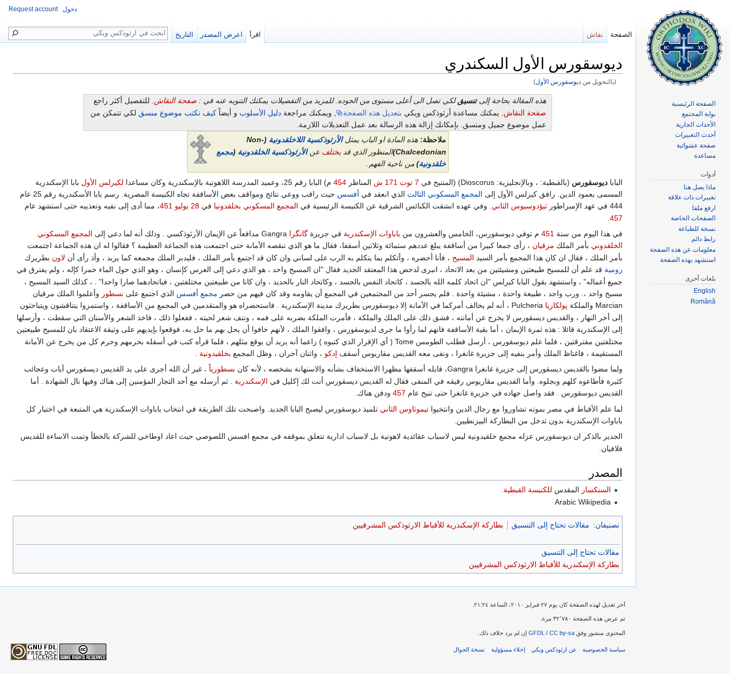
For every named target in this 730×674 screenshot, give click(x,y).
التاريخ (184, 34)
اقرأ (255, 34)
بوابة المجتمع (699, 114)
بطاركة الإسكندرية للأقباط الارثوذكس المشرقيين (428, 525)
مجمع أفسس (197, 293)
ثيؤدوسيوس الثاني (519, 206)
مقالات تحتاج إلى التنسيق (550, 525)
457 (616, 218)
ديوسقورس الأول (558, 81)
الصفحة (621, 34)
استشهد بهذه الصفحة (688, 260)
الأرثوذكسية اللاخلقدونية (306, 139)
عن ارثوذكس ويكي (554, 649)
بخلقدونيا (227, 206)
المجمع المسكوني (270, 206)
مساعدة (705, 155)
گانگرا (298, 233)
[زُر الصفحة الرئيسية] (683, 43)
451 (166, 206)
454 (339, 182)
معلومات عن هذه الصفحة (683, 249)
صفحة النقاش (175, 100)
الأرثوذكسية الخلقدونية (272, 152)
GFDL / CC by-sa (551, 633)
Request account (33, 9)
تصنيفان (607, 525)
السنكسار (596, 489)
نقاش (595, 34)
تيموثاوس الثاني (404, 409)
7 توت (409, 182)
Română (703, 301)
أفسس (348, 194)
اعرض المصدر (221, 34)
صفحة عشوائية (696, 145)
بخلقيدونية (215, 353)
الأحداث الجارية (696, 124)
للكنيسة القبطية (527, 489)
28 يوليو (187, 206)
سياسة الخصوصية (604, 649)
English (705, 291)
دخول (70, 9)
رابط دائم (704, 239)
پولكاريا (556, 305)
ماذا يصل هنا (700, 187)
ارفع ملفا (704, 208)
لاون (58, 257)
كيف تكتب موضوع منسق (177, 113)
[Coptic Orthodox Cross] (200, 148)
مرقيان (543, 245)
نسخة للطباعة (697, 229)
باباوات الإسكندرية (372, 233)
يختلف (331, 152)
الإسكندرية (251, 381)
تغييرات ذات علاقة (692, 197)
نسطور (112, 293)
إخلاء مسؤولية (508, 649)
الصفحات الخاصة (693, 218)
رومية (613, 269)
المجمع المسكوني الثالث (445, 194)
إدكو (330, 353)
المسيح (463, 257)
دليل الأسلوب (260, 113)
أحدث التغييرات (695, 134)
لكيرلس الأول (102, 182)
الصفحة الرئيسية (694, 103)
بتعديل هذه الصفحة (372, 113)
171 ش (386, 182)
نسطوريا (222, 369)
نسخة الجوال (469, 649)
